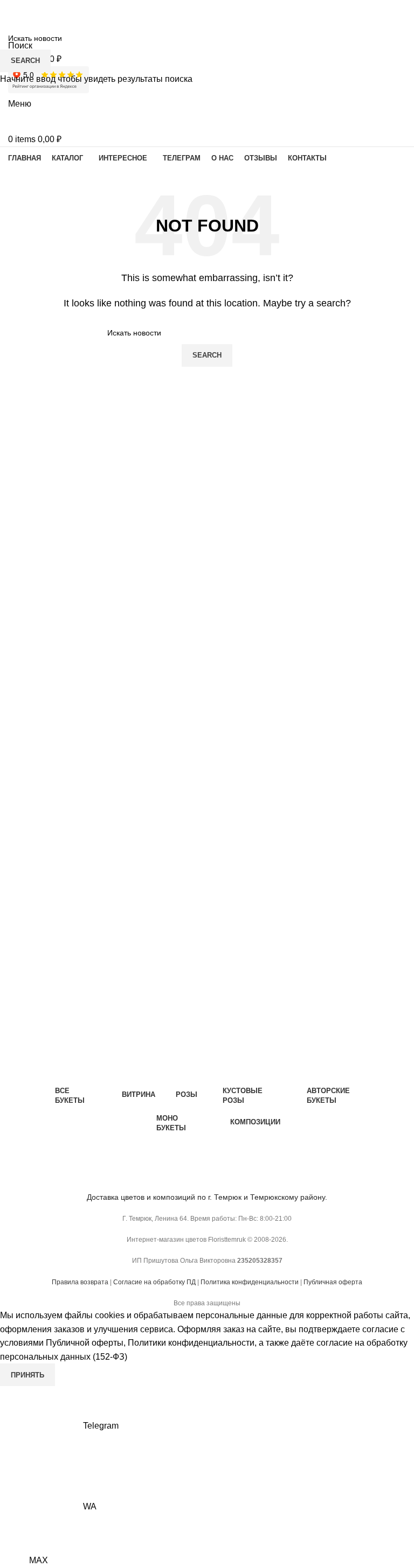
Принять (27, 1375)
